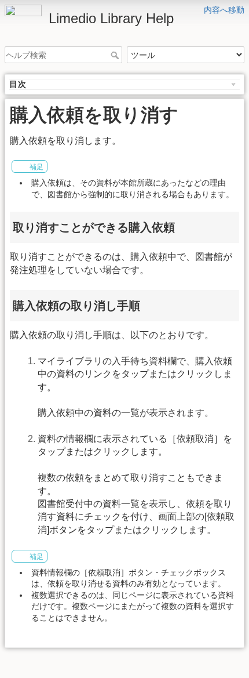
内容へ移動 (224, 9)
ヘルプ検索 (116, 55)
